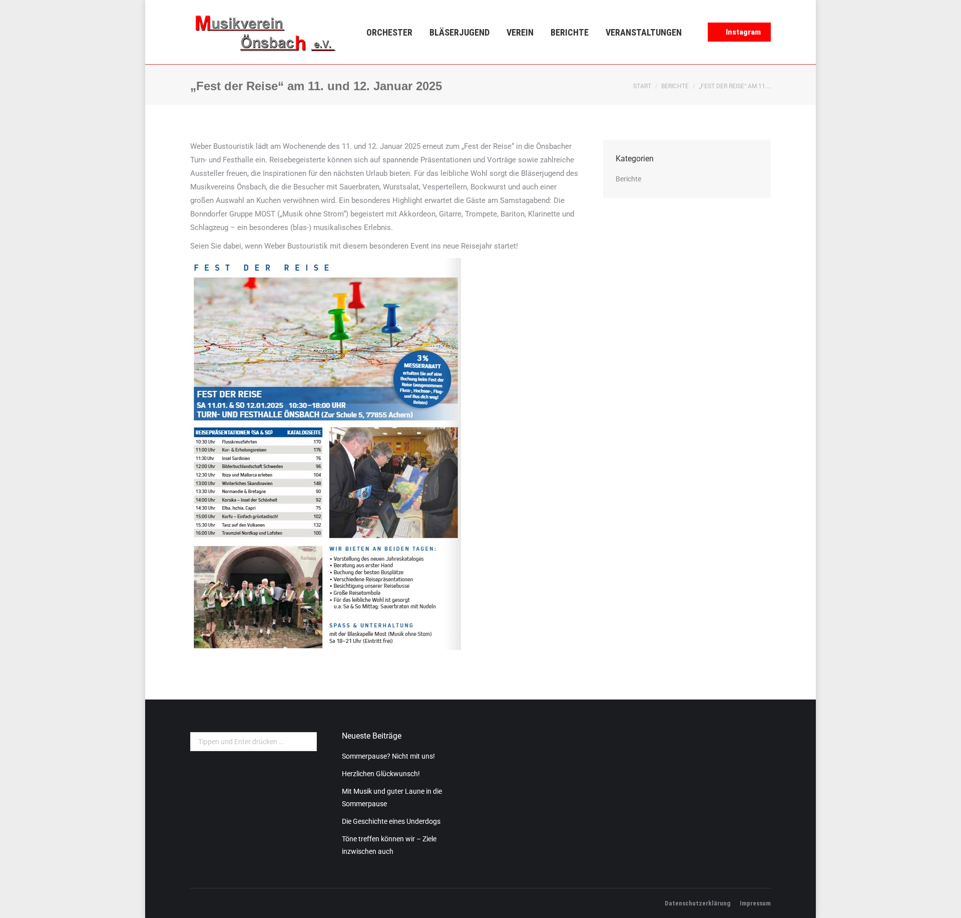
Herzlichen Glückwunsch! (381, 774)
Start (642, 86)
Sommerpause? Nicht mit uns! (388, 756)
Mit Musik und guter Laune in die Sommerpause (392, 797)
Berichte (675, 86)
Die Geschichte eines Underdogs (391, 821)
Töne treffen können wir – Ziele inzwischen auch (389, 845)
